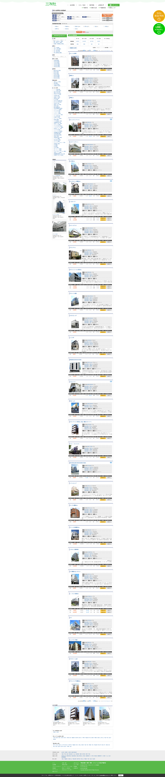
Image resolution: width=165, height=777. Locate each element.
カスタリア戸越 (56, 214)
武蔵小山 (77, 26)
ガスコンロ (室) (57, 124)
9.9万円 (77, 41)
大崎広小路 (69, 737)
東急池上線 (86, 168)
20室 (84, 44)
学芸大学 (91, 79)
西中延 (91, 552)
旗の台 (91, 344)
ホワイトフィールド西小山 (75, 269)
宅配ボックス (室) (57, 152)
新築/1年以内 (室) (57, 70)
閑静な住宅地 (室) (57, 93)
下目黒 (91, 446)
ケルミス (54, 195)
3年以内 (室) (56, 71)
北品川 (110, 737)
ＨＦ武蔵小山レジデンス (75, 571)
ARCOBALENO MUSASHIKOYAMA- (78, 462)
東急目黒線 (86, 57)
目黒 (56, 26)
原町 (90, 56)
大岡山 (107, 26)
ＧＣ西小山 (72, 161)
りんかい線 (108, 755)
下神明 (83, 737)
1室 (98, 44)
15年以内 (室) (57, 76)
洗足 (96, 26)
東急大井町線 (87, 60)
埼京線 (95, 755)
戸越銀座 (91, 578)
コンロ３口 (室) (57, 129)
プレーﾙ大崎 (55, 234)
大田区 (57, 732)
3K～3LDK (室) (57, 51)
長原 (77, 744)
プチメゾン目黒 (73, 293)
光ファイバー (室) (57, 148)
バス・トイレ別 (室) (58, 131)
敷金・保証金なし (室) (58, 41)
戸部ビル (72, 97)
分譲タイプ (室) (57, 97)
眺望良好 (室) (56, 98)
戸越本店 (85, 7)
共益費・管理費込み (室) (59, 43)
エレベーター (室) (57, 118)
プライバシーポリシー (57, 766)
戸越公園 (86, 737)
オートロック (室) (57, 150)
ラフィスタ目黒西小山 (74, 527)
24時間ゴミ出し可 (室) (58, 155)
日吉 (76, 28)
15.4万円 (84, 41)
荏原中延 (91, 168)
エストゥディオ (73, 225)
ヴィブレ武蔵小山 (73, 505)
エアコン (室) (57, 141)
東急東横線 (86, 79)
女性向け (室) (56, 103)
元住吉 (67, 28)
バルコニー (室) (57, 113)
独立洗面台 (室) (57, 139)
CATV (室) (56, 147)
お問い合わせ (115, 5)
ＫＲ (71, 617)
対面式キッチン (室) (58, 128)
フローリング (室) (57, 109)
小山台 (91, 362)
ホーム (54, 762)
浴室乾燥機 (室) (57, 133)
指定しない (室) (57, 81)
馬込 (54, 746)
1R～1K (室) (56, 47)
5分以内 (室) (56, 61)
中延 (90, 737)
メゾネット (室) (57, 112)
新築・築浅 (64, 762)
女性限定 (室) (56, 95)
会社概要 (54, 764)
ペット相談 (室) (57, 89)
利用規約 (54, 768)
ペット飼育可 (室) (57, 90)
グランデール (73, 247)
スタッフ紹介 (76, 764)
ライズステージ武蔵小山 (75, 181)
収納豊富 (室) (57, 143)
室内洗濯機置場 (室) (58, 108)
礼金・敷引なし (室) (58, 42)
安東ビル (72, 75)
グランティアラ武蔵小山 (75, 681)
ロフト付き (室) (57, 110)
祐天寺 (62, 746)
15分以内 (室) (57, 65)
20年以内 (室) (57, 78)
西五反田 (70, 754)
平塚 (65, 754)
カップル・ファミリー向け (67, 766)
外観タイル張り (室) (58, 123)
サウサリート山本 (73, 658)
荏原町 (92, 737)
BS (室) (56, 146)
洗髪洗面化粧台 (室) (58, 137)
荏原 (90, 163)
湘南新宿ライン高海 (101, 755)
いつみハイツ (73, 201)
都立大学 (103, 744)
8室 (91, 44)
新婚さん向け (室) (57, 104)
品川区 (88, 163)
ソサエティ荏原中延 (74, 549)
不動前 (67, 26)
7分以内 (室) (56, 62)
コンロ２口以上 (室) (58, 126)
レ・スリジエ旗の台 (74, 593)
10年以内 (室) (57, 75)
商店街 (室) (56, 105)
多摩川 (57, 28)
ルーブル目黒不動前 (56, 175)
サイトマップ (55, 769)
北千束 (91, 60)
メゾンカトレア (73, 483)
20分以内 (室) (57, 66)
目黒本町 (91, 78)
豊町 (81, 754)
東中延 (83, 754)
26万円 (98, 41)
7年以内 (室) (56, 74)
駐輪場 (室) (56, 119)
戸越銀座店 (102, 7)
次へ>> (108, 50)
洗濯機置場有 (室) (57, 122)
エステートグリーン (74, 141)
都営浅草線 (86, 555)
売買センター (112, 7)
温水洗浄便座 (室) (57, 134)
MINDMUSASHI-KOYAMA (75, 359)
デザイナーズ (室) (57, 94)
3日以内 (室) (56, 84)
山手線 (83, 755)
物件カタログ (55, 771)
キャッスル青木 (73, 53)
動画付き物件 (64, 764)
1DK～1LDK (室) (57, 48)
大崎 (54, 737)
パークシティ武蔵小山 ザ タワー (89, 721)
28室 (77, 44)
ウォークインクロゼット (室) (59, 142)
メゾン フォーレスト (74, 443)
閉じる (121, 775)
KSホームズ (72, 401)
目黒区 (88, 56)
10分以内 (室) (57, 64)
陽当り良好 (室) (57, 91)
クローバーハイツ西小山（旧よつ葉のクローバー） (81, 421)
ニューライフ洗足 (73, 639)
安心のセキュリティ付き (66, 769)
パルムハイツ (73, 381)
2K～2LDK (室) (57, 50)
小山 (90, 204)
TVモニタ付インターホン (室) (60, 151)
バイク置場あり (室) (58, 121)
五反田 (56, 737)
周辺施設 (75, 766)
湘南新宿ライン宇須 (89, 755)
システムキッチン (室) (58, 127)
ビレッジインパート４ (74, 119)
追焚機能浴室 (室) (57, 132)
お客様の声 (101, 5)
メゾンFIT (72, 337)
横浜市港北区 (74, 752)
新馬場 (54, 739)
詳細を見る (103, 92)
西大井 (65, 737)
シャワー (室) (57, 138)
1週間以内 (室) (57, 85)
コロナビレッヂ (73, 315)
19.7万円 (91, 41)
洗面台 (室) (56, 136)
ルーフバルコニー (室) (58, 114)
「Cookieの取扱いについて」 (104, 775)
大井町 (62, 737)
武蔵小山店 (93, 7)
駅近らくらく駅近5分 (66, 768)
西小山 (87, 26)
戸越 (90, 555)
